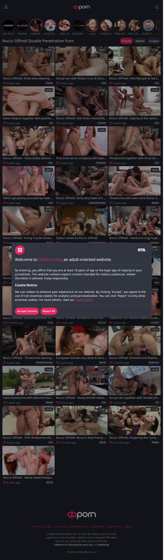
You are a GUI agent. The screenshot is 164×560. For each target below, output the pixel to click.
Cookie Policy (83, 300)
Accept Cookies (27, 311)
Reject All (49, 311)
